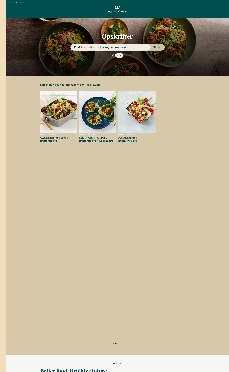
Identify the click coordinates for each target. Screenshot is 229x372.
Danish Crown (13, 2)
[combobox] (89, 47)
